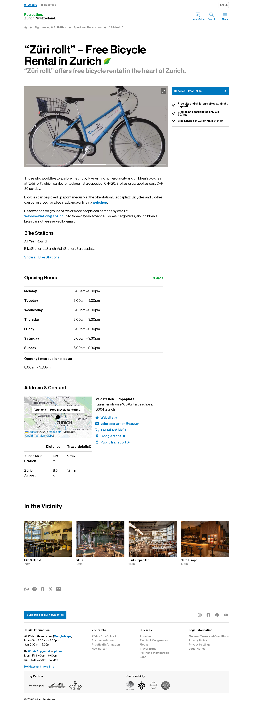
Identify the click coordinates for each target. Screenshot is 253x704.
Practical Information (106, 644)
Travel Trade (148, 648)
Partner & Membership (154, 653)
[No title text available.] (96, 126)
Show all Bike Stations (41, 257)
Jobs (143, 657)
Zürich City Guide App (106, 636)
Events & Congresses (154, 640)
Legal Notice (197, 648)
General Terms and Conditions (209, 636)
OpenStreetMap (35, 435)
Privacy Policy (198, 640)
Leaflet (32, 432)
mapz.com (55, 432)
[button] (58, 417)
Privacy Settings (199, 644)
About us (145, 636)
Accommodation (103, 640)
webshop (100, 202)
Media (144, 644)
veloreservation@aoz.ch (43, 216)
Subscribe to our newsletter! (45, 615)
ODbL (49, 435)
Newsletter (99, 648)
